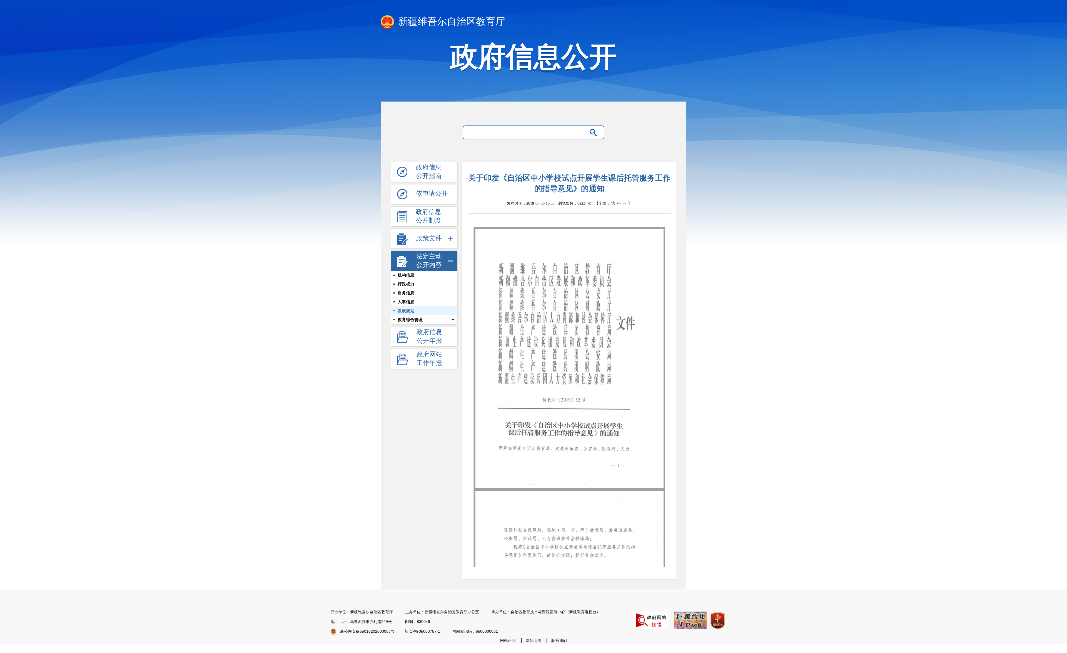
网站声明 (508, 640)
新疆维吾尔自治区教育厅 (450, 21)
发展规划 (406, 311)
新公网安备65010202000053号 (367, 631)
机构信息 (406, 275)
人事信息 (406, 302)
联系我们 (559, 640)
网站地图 (533, 640)
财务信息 (406, 293)
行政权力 (406, 284)
